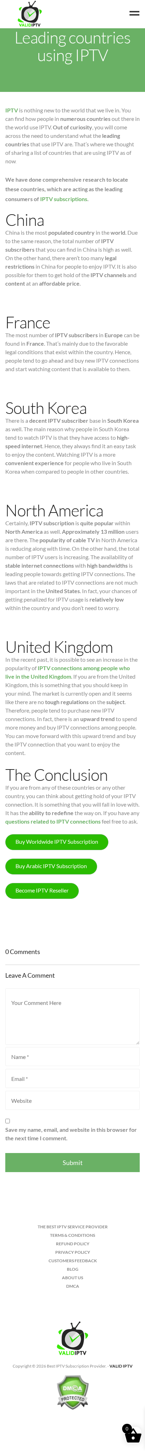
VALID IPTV (121, 1366)
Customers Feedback (73, 1260)
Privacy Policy (72, 1252)
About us (72, 1277)
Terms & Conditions (72, 1235)
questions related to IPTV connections (53, 821)
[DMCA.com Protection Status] (72, 1395)
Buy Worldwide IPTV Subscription (56, 841)
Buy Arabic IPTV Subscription (51, 865)
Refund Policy (72, 1243)
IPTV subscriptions (63, 198)
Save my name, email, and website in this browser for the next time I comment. (71, 1133)
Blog (72, 1269)
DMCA (72, 1286)
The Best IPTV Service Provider (73, 1226)
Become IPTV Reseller (42, 890)
